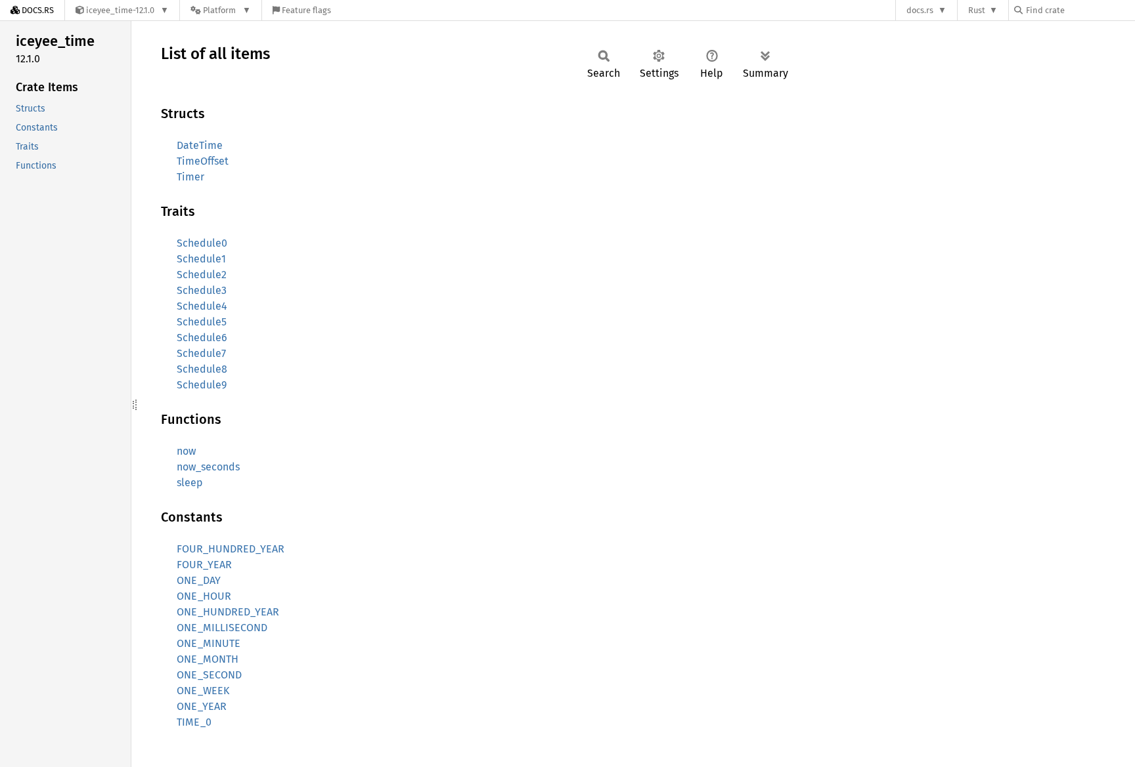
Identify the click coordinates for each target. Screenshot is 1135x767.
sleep (190, 482)
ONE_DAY (199, 580)
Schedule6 (202, 337)
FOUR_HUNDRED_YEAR (230, 549)
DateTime (200, 145)
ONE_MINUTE (208, 643)
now (186, 451)
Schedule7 (201, 353)
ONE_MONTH (207, 659)
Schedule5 (202, 322)
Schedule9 (202, 385)
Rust (976, 10)
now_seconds (208, 467)
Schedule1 (201, 259)
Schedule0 (202, 243)
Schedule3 (202, 290)
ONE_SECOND (209, 675)
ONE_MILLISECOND (222, 627)
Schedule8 (202, 369)
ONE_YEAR (202, 706)
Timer (190, 177)
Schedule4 (202, 306)
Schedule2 (202, 274)
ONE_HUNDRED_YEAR (228, 612)
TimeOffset (203, 161)
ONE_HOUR (204, 596)
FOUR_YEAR (204, 564)
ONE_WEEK (203, 690)
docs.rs (919, 10)
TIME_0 (194, 722)
